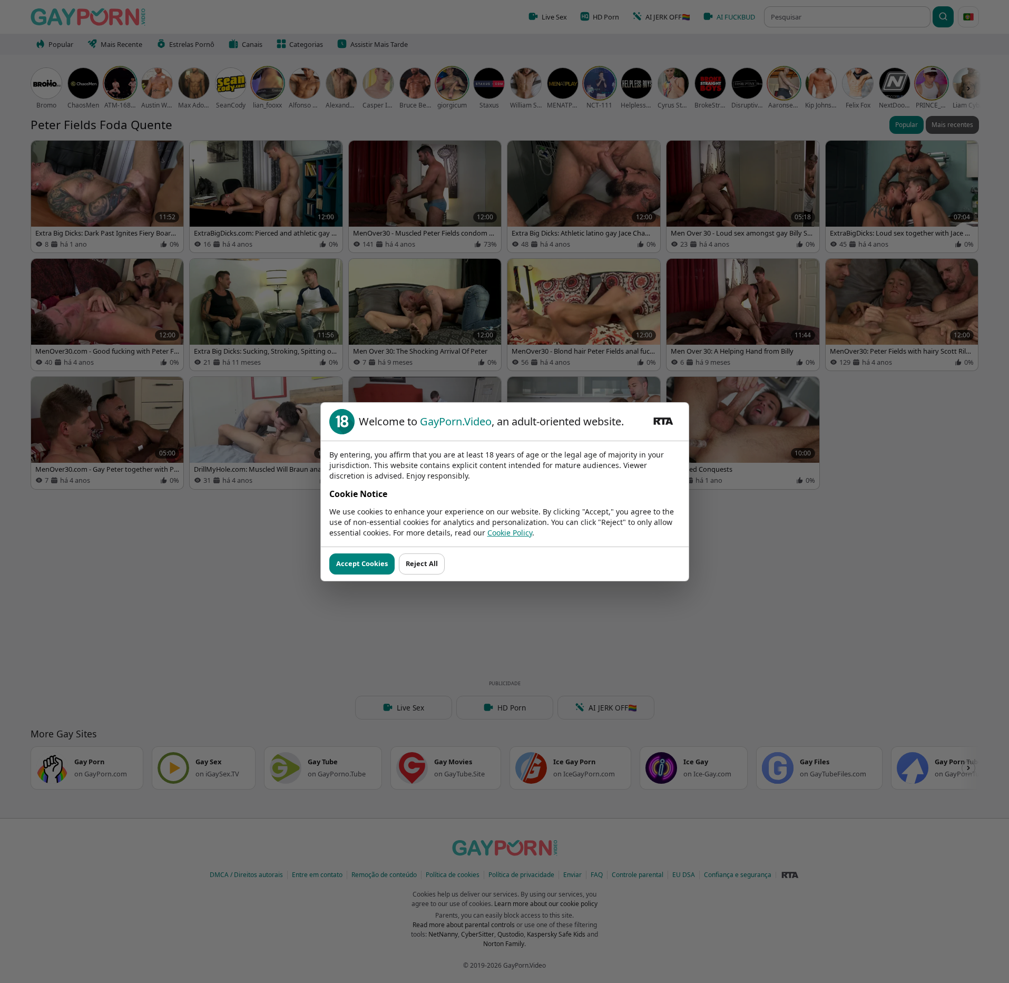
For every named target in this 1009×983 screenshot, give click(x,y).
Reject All (422, 563)
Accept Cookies (362, 563)
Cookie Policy (509, 533)
